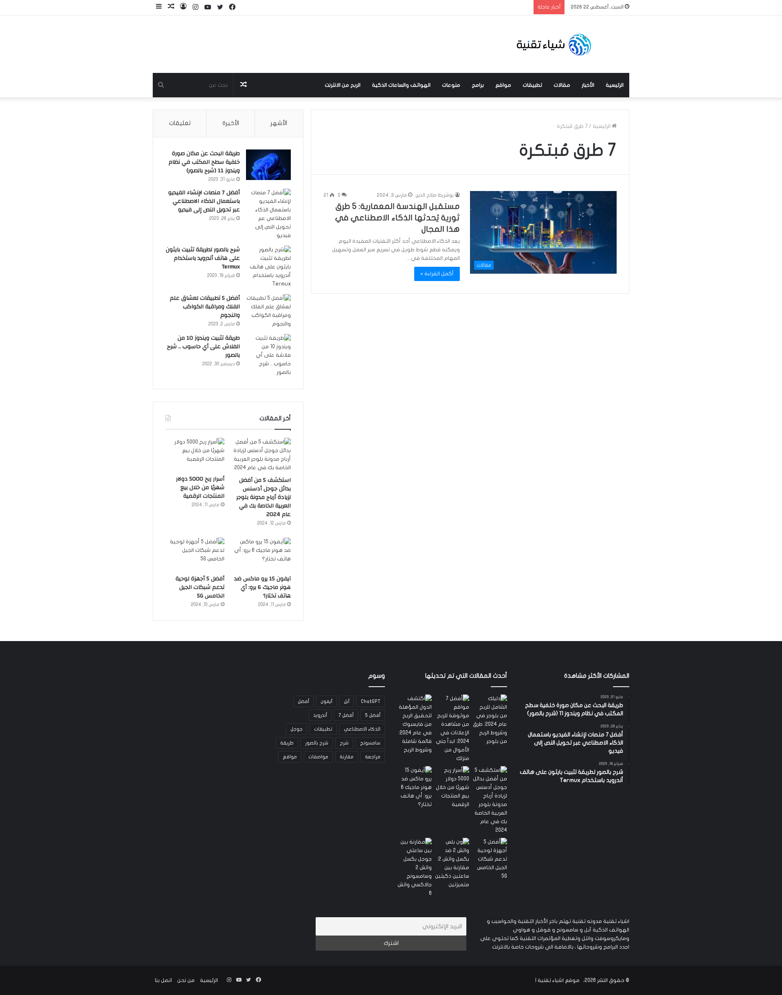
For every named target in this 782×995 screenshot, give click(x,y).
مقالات (562, 85)
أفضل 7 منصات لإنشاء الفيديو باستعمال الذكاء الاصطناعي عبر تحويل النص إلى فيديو (204, 201)
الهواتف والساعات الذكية (401, 85)
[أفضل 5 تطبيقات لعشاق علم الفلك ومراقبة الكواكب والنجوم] (268, 311)
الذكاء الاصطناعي (362, 729)
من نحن (186, 980)
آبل (346, 701)
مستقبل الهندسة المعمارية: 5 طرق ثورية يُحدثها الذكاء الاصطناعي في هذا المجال (397, 217)
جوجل (296, 729)
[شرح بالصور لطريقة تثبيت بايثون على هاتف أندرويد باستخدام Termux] (268, 267)
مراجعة (372, 756)
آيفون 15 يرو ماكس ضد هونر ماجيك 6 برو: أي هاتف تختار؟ (262, 587)
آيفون (326, 701)
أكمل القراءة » (437, 274)
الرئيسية (615, 85)
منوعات (451, 85)
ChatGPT (370, 701)
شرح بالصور (316, 742)
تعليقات (180, 123)
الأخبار (588, 85)
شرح (344, 742)
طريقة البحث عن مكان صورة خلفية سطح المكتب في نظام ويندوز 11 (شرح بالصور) (204, 162)
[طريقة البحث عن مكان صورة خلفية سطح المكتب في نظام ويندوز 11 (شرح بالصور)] (268, 164)
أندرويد (320, 715)
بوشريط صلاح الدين (434, 195)
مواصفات (318, 756)
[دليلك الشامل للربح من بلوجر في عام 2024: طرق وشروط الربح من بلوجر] (489, 720)
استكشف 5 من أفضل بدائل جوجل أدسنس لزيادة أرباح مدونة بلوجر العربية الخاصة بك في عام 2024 (263, 497)
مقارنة (347, 756)
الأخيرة (230, 123)
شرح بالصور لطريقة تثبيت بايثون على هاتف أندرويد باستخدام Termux (203, 258)
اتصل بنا (163, 980)
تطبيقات (532, 85)
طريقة (287, 742)
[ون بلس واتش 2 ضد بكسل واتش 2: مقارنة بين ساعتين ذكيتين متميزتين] (452, 863)
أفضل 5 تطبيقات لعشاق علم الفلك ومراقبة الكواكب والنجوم (205, 307)
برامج (478, 85)
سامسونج (370, 742)
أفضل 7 (346, 715)
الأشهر (278, 123)
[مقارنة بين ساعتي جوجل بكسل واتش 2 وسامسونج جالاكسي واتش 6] (414, 868)
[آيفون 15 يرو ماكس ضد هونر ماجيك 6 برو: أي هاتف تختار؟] (261, 554)
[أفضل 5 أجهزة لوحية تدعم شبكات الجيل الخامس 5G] (194, 554)
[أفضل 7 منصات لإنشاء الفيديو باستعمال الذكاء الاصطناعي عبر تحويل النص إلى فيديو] (268, 214)
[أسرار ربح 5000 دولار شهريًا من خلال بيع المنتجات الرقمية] (194, 454)
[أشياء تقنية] (554, 44)
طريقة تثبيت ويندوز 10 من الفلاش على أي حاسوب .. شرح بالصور (203, 346)
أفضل (303, 701)
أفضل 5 (372, 715)
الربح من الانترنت (342, 85)
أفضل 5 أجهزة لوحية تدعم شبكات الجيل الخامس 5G (200, 587)
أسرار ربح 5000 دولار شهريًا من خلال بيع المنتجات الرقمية (200, 487)
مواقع (503, 85)
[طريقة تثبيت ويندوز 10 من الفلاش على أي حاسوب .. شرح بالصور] (268, 355)
